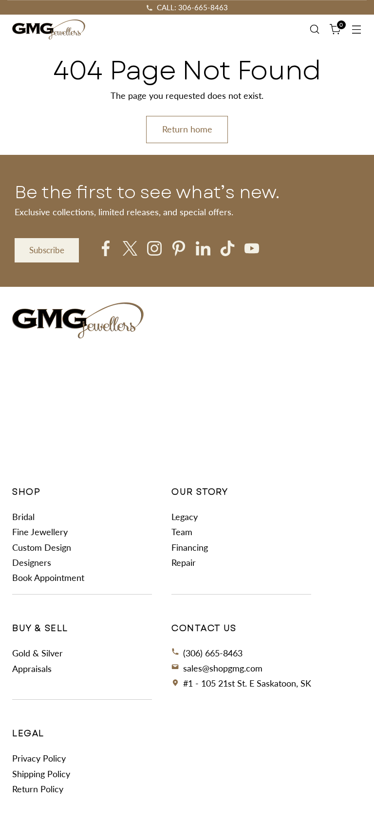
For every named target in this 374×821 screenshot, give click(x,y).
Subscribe (46, 250)
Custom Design (41, 547)
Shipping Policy (41, 773)
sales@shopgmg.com (222, 668)
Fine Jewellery (40, 531)
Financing (189, 547)
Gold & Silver (37, 653)
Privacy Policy (39, 758)
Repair (183, 562)
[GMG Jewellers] (48, 29)
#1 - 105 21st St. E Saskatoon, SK (247, 683)
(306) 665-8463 (213, 653)
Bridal (23, 516)
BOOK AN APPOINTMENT (192, 7)
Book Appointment (48, 577)
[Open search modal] (315, 29)
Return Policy (37, 789)
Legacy (184, 516)
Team (181, 531)
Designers (31, 562)
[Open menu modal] (357, 29)
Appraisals (32, 668)
